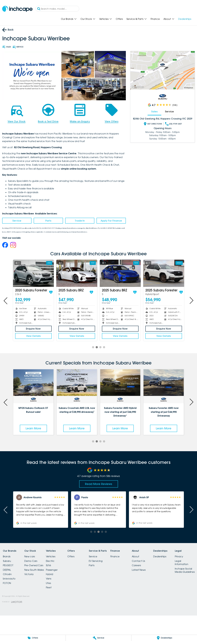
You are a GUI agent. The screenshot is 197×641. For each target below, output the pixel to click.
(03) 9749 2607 (175, 124)
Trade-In (80, 220)
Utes (48, 583)
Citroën (7, 574)
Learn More (33, 428)
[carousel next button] (191, 300)
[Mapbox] (138, 87)
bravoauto (9, 578)
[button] (40, 509)
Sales (154, 111)
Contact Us (138, 560)
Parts (48, 220)
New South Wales (34, 569)
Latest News (139, 569)
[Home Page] (17, 9)
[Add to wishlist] (25, 292)
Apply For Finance (111, 220)
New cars (29, 556)
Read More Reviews (98, 484)
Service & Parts (134, 18)
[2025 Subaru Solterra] (141, 273)
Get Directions (154, 124)
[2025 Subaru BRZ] (54, 273)
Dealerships (184, 18)
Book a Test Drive (48, 121)
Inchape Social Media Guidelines (185, 570)
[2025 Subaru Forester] (97, 273)
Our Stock (86, 18)
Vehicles (103, 18)
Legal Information (181, 562)
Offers (119, 18)
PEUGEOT (8, 565)
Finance (155, 18)
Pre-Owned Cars (33, 565)
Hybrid (49, 574)
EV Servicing (96, 560)
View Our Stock (17, 121)
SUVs (48, 565)
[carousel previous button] (6, 300)
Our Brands (67, 18)
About (167, 18)
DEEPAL (7, 569)
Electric (50, 560)
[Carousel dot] (93, 347)
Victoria (28, 574)
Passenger (52, 569)
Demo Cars (30, 560)
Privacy (179, 556)
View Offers (111, 121)
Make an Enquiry (80, 121)
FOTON (7, 583)
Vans (48, 578)
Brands (6, 556)
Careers (136, 565)
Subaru (7, 560)
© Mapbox (188, 88)
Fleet (49, 587)
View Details (54, 335)
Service (16, 220)
